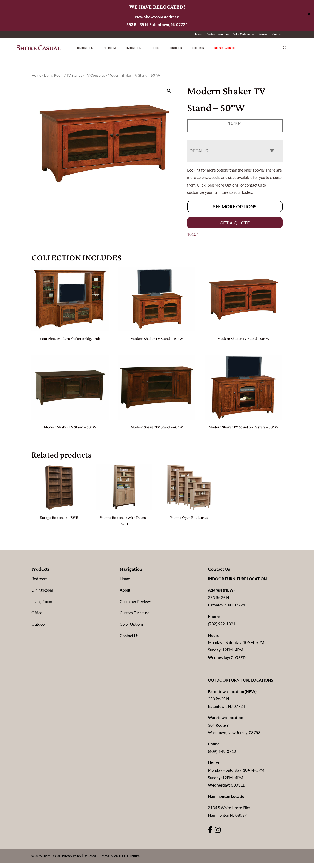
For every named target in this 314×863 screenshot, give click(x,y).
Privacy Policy (71, 856)
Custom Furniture (218, 34)
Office (156, 48)
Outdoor (176, 48)
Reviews (263, 34)
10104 (193, 234)
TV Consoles (95, 75)
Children (198, 48)
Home (36, 75)
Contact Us (129, 635)
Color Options (241, 34)
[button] (169, 91)
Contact (277, 34)
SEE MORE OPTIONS (235, 206)
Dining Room (85, 48)
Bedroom (110, 48)
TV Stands (74, 75)
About (199, 34)
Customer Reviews (135, 601)
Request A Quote (224, 48)
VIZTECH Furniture (127, 856)
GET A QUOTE (235, 222)
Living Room (133, 48)
